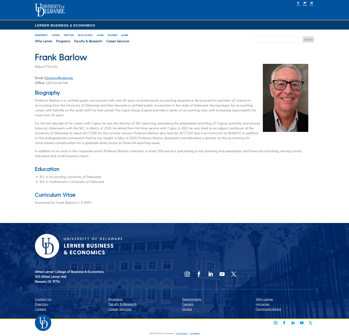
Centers (56, 35)
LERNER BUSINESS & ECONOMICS (65, 25)
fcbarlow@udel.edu (58, 78)
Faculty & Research (88, 41)
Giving (100, 35)
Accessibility (195, 333)
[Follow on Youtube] (222, 274)
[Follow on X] (234, 274)
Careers (40, 309)
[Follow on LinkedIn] (210, 274)
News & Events (85, 35)
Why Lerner (43, 41)
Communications (268, 309)
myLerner (112, 35)
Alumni (124, 35)
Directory (69, 35)
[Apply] (50, 15)
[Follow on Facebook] (199, 274)
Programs (63, 41)
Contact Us (43, 299)
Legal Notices (182, 333)
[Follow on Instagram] (187, 274)
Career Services (117, 41)
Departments (41, 35)
